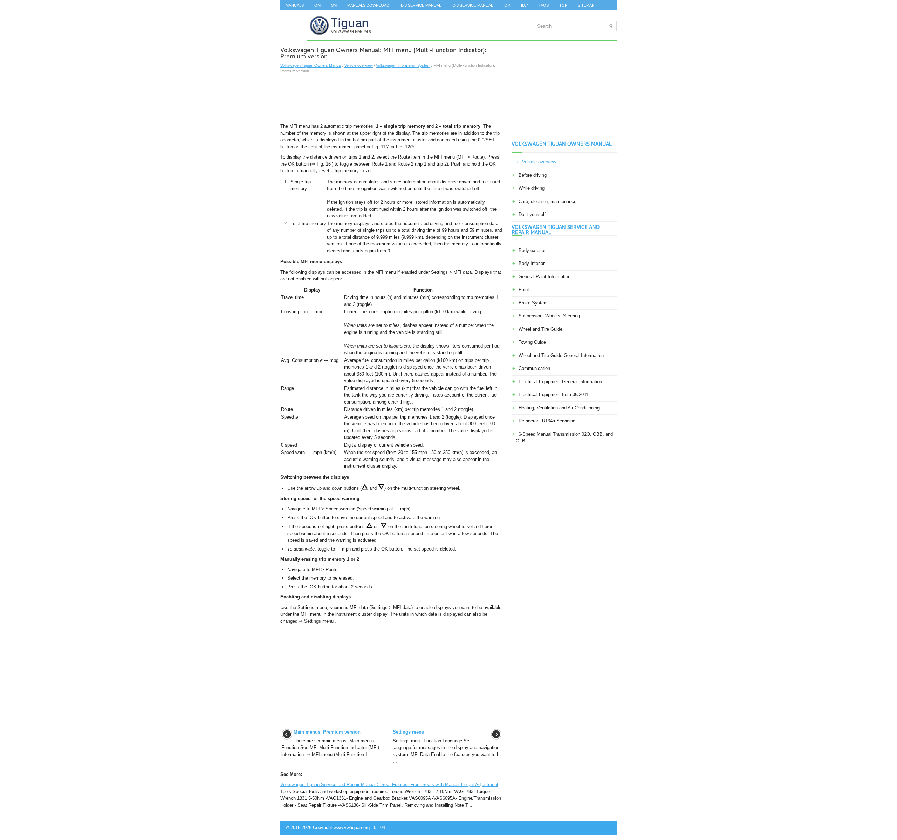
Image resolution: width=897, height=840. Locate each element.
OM (317, 5)
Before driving (533, 175)
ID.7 (524, 5)
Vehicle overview (358, 65)
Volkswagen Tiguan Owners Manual (310, 65)
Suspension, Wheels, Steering (549, 315)
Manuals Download (368, 5)
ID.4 (507, 5)
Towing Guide (532, 342)
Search (293, 16)
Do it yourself (532, 214)
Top (563, 5)
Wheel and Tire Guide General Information (561, 355)
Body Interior (532, 263)
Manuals (295, 5)
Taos (544, 5)
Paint (524, 289)
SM (334, 5)
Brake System (533, 303)
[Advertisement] (391, 98)
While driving (532, 188)
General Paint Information (544, 276)
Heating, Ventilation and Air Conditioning (559, 408)
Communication (534, 368)
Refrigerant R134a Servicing (547, 421)
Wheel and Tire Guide (540, 329)
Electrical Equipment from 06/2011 (553, 394)
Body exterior (532, 250)
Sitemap (586, 5)
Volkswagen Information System (403, 65)
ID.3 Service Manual (420, 5)
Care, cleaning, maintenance (547, 201)
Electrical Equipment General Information (560, 381)
